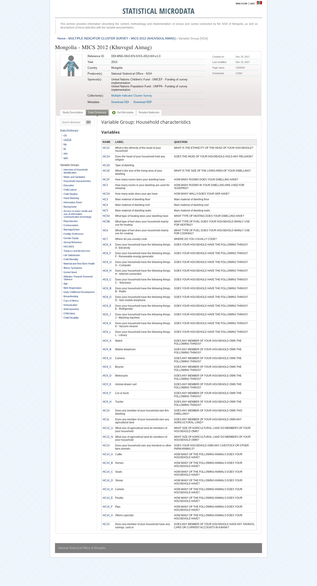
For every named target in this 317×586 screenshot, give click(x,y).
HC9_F (107, 393)
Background (70, 206)
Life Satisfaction (72, 255)
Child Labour (70, 189)
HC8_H (107, 270)
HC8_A (107, 244)
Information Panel (73, 202)
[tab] (72, 112)
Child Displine (71, 194)
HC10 (106, 410)
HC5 (105, 210)
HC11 (106, 419)
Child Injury (69, 313)
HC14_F (108, 506)
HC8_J (107, 314)
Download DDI (120, 102)
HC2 (105, 185)
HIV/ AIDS (69, 246)
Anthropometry (71, 309)
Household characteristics (77, 181)
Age (66, 283)
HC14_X (108, 515)
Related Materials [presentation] (149, 112)
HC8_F (107, 253)
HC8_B (107, 288)
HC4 (105, 204)
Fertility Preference (73, 234)
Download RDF (142, 102)
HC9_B (107, 349)
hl (65, 149)
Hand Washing (71, 198)
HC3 (105, 199)
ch (65, 135)
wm (66, 158)
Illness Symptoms (73, 268)
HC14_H (108, 489)
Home (61, 38)
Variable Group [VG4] (193, 38)
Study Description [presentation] (72, 112)
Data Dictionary (69, 130)
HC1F (106, 179)
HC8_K (107, 323)
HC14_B (108, 462)
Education (69, 185)
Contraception (71, 225)
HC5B (106, 221)
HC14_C (108, 471)
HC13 (106, 445)
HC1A (106, 156)
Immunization (70, 305)
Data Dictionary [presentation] (97, 112)
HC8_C (107, 279)
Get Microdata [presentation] (125, 112)
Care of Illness (71, 300)
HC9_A (107, 340)
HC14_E (108, 497)
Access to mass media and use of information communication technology (78, 214)
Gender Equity (71, 238)
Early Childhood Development (79, 292)
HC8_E (107, 305)
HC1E (106, 170)
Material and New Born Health (79, 263)
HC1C (106, 147)
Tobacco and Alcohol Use (77, 251)
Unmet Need (70, 272)
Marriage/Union (72, 229)
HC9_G (107, 358)
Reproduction (71, 221)
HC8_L (107, 331)
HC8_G (107, 262)
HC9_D (107, 375)
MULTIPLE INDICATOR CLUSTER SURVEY (98, 38)
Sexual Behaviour (73, 242)
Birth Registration (73, 288)
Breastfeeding (71, 296)
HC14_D (108, 480)
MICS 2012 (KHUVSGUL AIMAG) (153, 38)
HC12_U (108, 428)
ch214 (67, 140)
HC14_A (108, 454)
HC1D (106, 165)
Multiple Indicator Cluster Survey (131, 95)
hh (65, 144)
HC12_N (108, 436)
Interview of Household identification (76, 171)
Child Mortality (71, 259)
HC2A (106, 193)
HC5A (106, 215)
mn (65, 153)
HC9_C (107, 366)
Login (252, 3)
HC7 (105, 239)
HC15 (106, 524)
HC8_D (107, 296)
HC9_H (107, 401)
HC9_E (107, 384)
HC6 (105, 230)
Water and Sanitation (74, 177)
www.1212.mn (241, 3)
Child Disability (71, 317)
